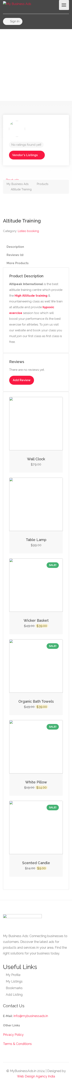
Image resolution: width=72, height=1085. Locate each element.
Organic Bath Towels (36, 701)
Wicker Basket (36, 620)
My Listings (14, 981)
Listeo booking (28, 231)
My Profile (13, 975)
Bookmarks (14, 988)
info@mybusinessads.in (31, 1016)
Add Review (21, 380)
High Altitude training (31, 295)
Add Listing (14, 994)
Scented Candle (36, 863)
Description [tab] (15, 247)
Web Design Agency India (36, 1076)
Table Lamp (36, 540)
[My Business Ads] (17, 4)
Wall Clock (36, 459)
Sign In (14, 21)
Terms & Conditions (17, 1044)
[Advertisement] (36, 65)
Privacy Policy (13, 1035)
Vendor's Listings (25, 155)
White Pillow (36, 782)
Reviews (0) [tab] (15, 255)
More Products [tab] (18, 263)
